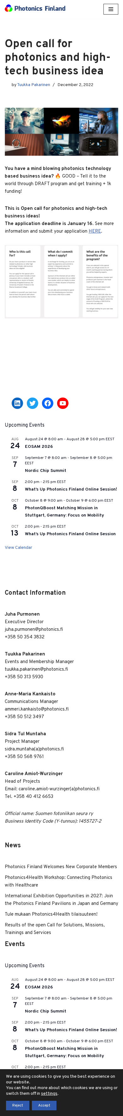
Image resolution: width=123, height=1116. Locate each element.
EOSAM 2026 (39, 446)
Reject (17, 1105)
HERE (95, 232)
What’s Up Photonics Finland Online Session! (71, 489)
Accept (44, 1105)
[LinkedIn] (17, 403)
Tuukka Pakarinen (33, 85)
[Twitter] (32, 403)
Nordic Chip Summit (45, 470)
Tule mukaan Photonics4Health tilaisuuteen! (51, 915)
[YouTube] (62, 403)
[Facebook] (47, 403)
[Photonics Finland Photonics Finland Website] (35, 9)
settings (49, 1093)
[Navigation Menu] (110, 9)
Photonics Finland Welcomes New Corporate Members (61, 867)
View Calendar (18, 547)
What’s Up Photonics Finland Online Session (70, 534)
